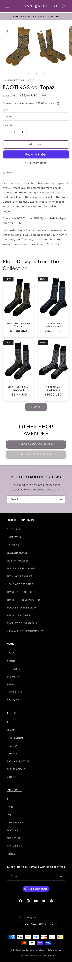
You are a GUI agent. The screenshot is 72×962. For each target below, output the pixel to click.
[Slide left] (28, 73)
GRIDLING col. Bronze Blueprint (18, 324)
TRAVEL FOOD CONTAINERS (24, 599)
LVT (9, 814)
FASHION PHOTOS (18, 761)
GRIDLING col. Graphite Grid (53, 388)
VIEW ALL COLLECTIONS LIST (25, 631)
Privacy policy (47, 955)
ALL (9, 722)
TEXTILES (12, 830)
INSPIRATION (15, 738)
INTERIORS (13, 668)
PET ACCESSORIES (18, 615)
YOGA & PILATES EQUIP (21, 607)
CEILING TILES (16, 822)
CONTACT (13, 700)
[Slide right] (43, 73)
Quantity (7, 125)
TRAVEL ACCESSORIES (21, 592)
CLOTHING (13, 529)
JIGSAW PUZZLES (18, 560)
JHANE (11, 730)
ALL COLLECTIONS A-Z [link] (36, 454)
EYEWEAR (13, 544)
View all (36, 406)
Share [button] (10, 172)
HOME (10, 653)
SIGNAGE (12, 854)
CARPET (12, 807)
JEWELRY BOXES (17, 552)
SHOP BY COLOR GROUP (36, 444)
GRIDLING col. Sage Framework (18, 388)
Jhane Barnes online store (31, 950)
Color (6, 109)
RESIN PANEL (15, 846)
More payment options (36, 162)
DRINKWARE (14, 537)
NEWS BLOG (14, 692)
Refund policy (54, 950)
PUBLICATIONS (16, 769)
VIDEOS (11, 777)
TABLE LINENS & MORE (21, 568)
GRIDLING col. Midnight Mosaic (53, 324)
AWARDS (12, 753)
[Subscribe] (61, 499)
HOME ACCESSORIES (20, 584)
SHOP (10, 684)
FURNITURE (14, 838)
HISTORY (12, 745)
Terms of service (29, 955)
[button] (7, 6)
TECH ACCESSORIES (19, 576)
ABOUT (11, 661)
